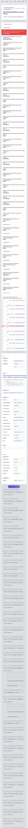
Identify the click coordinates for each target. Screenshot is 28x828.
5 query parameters (8, 607)
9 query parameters (8, 778)
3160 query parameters (9, 805)
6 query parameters (8, 670)
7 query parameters (8, 732)
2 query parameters (8, 494)
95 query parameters (8, 814)
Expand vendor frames (8, 24)
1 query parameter (8, 522)
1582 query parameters (9, 796)
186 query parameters (8, 823)
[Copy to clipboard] (23, 17)
